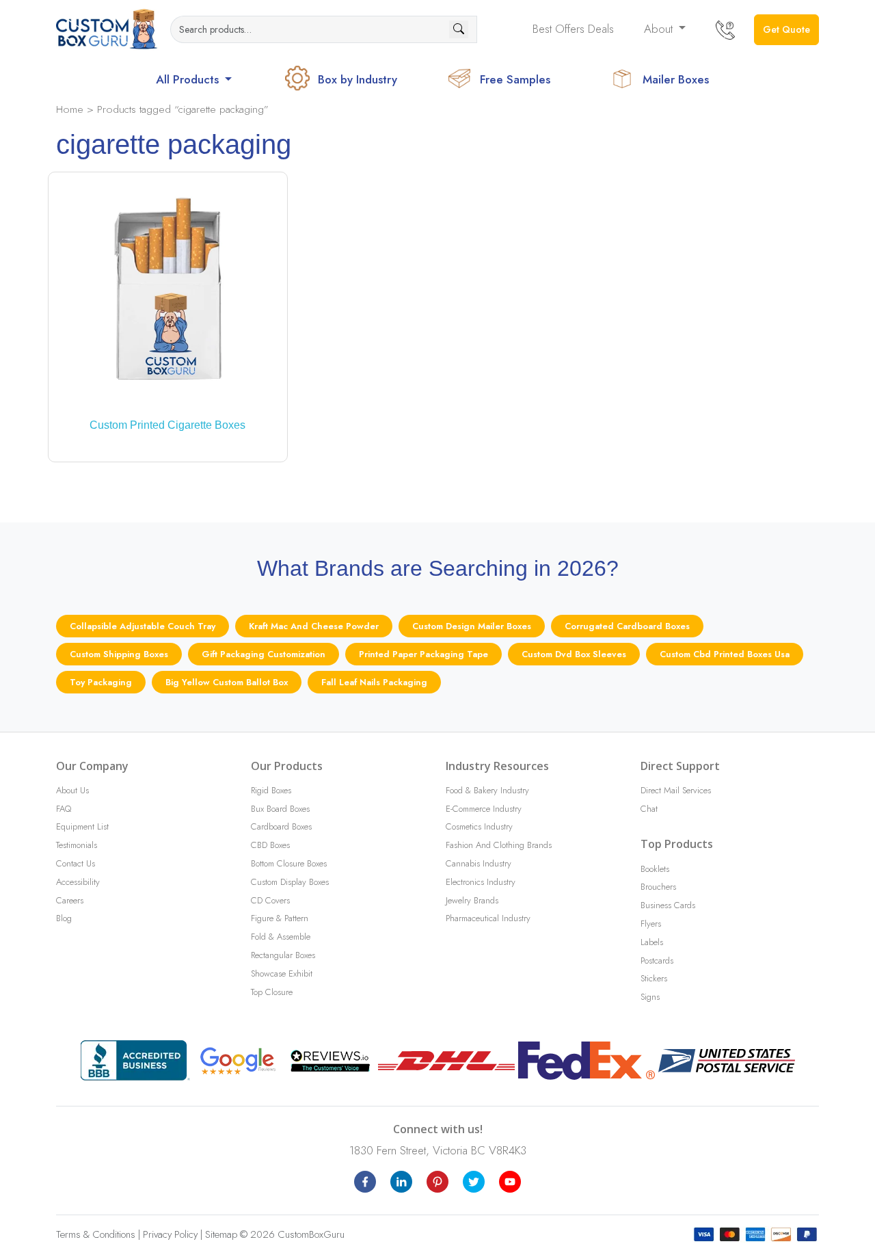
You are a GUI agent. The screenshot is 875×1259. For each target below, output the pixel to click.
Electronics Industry (480, 881)
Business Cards (668, 905)
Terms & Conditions (95, 1234)
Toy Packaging (101, 682)
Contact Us (75, 863)
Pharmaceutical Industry (488, 918)
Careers (69, 900)
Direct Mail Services (676, 790)
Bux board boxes (280, 808)
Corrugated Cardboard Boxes (627, 626)
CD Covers (270, 900)
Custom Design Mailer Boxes (471, 626)
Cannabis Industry (478, 863)
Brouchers (658, 886)
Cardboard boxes (281, 826)
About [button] (660, 29)
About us (72, 790)
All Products (189, 79)
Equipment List (82, 826)
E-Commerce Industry (484, 808)
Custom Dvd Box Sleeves (574, 654)
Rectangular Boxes (283, 955)
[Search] (458, 29)
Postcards (657, 960)
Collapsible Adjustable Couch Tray (142, 626)
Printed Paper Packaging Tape (423, 654)
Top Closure (272, 991)
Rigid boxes (271, 790)
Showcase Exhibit (281, 973)
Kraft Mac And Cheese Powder (314, 626)
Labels (652, 942)
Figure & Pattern (279, 918)
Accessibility (78, 881)
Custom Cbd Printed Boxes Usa (725, 654)
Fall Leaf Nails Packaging (374, 682)
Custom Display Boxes (290, 881)
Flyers (651, 923)
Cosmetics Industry (479, 826)
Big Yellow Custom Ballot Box (226, 682)
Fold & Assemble (280, 936)
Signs (650, 996)
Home (69, 109)
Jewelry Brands (472, 900)
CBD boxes (270, 844)
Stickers (654, 978)
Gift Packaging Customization (263, 654)
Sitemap (221, 1234)
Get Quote (786, 29)
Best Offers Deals (573, 29)
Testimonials (76, 844)
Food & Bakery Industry (487, 790)
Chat (649, 808)
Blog (64, 918)
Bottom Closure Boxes (289, 863)
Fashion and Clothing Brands (499, 844)
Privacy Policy (170, 1234)
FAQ (63, 808)
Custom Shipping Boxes (119, 654)
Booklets (655, 868)
